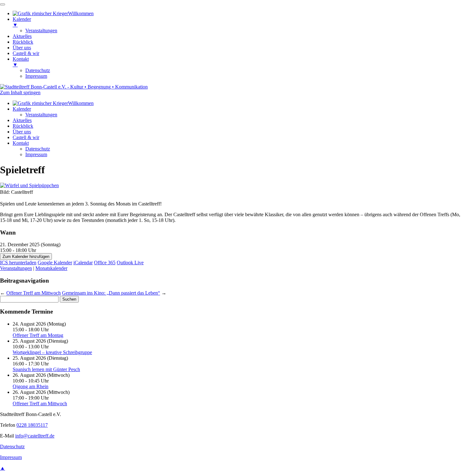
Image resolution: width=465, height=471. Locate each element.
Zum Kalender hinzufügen (26, 256)
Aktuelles (22, 120)
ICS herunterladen (18, 262)
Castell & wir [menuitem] (26, 53)
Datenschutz (37, 148)
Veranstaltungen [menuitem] (41, 30)
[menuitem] (53, 13)
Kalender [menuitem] (22, 22)
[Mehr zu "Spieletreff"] (29, 185)
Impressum (36, 154)
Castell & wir (26, 137)
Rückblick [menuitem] (23, 42)
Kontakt (21, 143)
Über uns (22, 131)
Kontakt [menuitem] (21, 61)
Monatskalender (51, 268)
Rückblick (23, 126)
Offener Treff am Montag (38, 335)
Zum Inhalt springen (20, 92)
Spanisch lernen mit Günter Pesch (46, 369)
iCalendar (83, 262)
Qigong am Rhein (30, 386)
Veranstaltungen (41, 114)
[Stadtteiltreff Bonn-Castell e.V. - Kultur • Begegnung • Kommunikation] (74, 86)
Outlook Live (130, 262)
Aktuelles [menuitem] (22, 36)
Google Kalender (55, 262)
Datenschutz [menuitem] (37, 70)
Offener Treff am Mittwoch (33, 293)
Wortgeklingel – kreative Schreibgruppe (52, 352)
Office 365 (104, 262)
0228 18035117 (32, 425)
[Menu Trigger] (2, 4)
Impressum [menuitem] (36, 76)
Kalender (22, 109)
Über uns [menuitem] (22, 47)
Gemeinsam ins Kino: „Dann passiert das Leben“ (111, 293)
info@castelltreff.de (34, 435)
